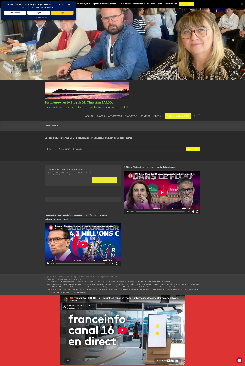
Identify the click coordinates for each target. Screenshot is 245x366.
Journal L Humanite (173, 284)
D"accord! (186, 4)
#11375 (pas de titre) (79, 292)
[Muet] (113, 263)
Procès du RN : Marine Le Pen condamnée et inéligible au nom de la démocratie (88, 137)
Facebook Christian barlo (98, 281)
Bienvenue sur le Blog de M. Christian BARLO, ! (79, 102)
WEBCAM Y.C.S (115, 116)
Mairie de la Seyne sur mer (129, 289)
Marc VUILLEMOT (53, 281)
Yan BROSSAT (144, 289)
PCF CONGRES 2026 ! (68, 281)
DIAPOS (101, 116)
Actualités (79, 149)
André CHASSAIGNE (158, 289)
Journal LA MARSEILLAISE (190, 284)
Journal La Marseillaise (123, 287)
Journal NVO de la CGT (54, 287)
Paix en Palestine (105, 180)
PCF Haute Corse (154, 281)
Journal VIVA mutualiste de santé (75, 287)
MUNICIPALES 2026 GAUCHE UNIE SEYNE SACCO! (64, 284)
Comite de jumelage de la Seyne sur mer (101, 287)
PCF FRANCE (121, 281)
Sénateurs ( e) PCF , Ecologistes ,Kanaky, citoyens (103, 289)
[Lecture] (48, 263)
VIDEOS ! (157, 116)
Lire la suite (193, 149)
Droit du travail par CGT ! (178, 116)
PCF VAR (112, 281)
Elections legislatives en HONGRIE (58, 292)
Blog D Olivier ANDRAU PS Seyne (153, 284)
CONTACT (145, 116)
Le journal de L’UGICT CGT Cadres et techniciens (183, 289)
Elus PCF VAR (131, 116)
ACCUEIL (89, 116)
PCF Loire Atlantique (104, 284)
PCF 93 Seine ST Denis (133, 284)
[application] (83, 244)
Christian (52, 149)
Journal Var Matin (139, 287)
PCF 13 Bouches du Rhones (137, 281)
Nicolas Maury (83, 281)
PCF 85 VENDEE (89, 284)
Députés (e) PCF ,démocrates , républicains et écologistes (65, 289)
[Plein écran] (117, 263)
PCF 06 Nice (166, 281)
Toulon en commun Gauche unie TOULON (161, 287)
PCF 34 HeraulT (118, 284)
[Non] (242, 4)
